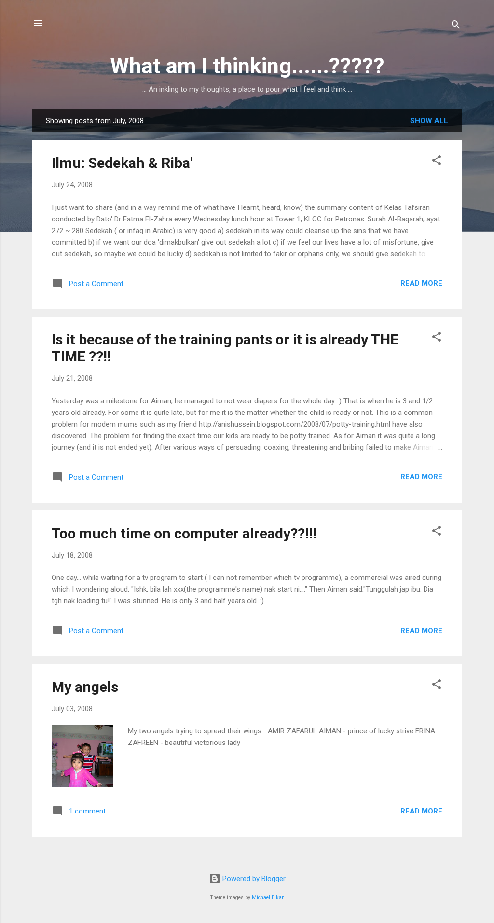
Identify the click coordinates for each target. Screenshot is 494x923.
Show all (429, 120)
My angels (85, 686)
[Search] (456, 26)
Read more (421, 283)
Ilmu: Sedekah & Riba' (122, 162)
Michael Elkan (268, 898)
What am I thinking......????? (247, 66)
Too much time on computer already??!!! (184, 533)
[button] (436, 161)
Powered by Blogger (253, 878)
